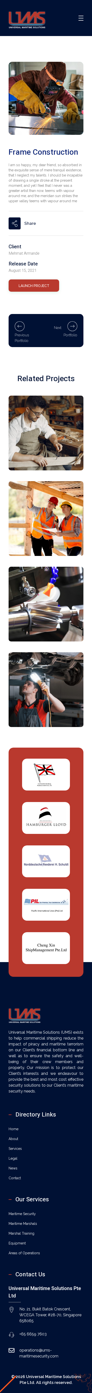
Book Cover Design (37, 626)
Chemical (27, 448)
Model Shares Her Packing (43, 540)
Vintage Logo (31, 455)
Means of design (35, 712)
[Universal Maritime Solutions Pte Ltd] (27, 17)
